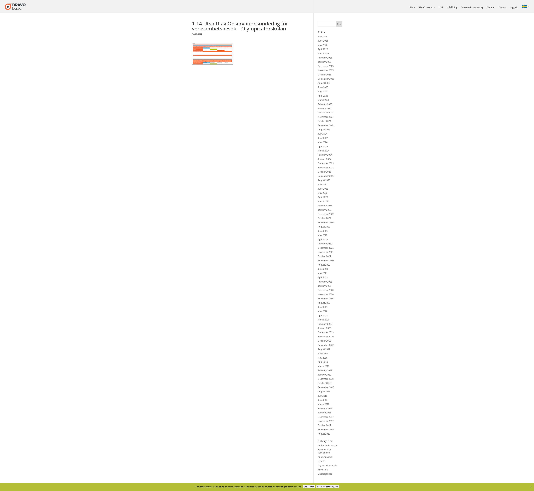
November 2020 (326, 294)
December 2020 (326, 290)
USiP (441, 7)
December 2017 (326, 417)
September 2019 (326, 345)
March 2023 (323, 201)
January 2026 (324, 62)
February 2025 (325, 104)
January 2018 (324, 413)
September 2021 (326, 260)
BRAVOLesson (425, 7)
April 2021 (323, 277)
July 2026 (322, 36)
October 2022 (324, 218)
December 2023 (326, 163)
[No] (530, 487)
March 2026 (323, 53)
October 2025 (324, 75)
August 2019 (324, 349)
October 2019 (324, 341)
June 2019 (323, 353)
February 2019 (325, 370)
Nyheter (491, 7)
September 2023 (326, 176)
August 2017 (324, 434)
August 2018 (324, 391)
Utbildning (452, 7)
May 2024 (322, 142)
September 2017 (326, 429)
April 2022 (323, 239)
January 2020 (324, 328)
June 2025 (323, 87)
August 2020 (324, 303)
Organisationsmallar (328, 465)
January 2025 (324, 108)
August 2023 (324, 180)
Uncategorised (325, 474)
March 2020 (323, 320)
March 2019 (323, 366)
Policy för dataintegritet (327, 487)
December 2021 (326, 248)
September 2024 (326, 125)
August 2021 (324, 265)
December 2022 (326, 214)
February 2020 (325, 324)
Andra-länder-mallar (328, 445)
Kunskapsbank (325, 457)
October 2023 (324, 172)
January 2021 (324, 286)
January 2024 (324, 159)
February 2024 (325, 155)
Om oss (502, 7)
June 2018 (323, 400)
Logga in (514, 7)
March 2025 (323, 100)
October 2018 (324, 383)
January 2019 (324, 375)
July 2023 (322, 184)
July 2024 (322, 134)
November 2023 (326, 167)
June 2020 (323, 307)
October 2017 (324, 425)
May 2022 (322, 235)
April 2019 (323, 362)
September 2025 (326, 79)
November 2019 (326, 336)
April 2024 (323, 146)
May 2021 (322, 273)
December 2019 (326, 332)
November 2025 (326, 70)
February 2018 (325, 408)
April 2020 (323, 315)
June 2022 (323, 231)
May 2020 (322, 311)
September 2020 (326, 298)
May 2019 (322, 358)
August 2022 (324, 227)
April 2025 (323, 96)
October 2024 (324, 121)
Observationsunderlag (472, 7)
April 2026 (323, 49)
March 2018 (323, 404)
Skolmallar (323, 469)
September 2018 (326, 387)
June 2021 (323, 269)
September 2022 (326, 222)
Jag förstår (309, 487)
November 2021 (326, 252)
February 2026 (325, 58)
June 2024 (323, 138)
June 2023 (323, 189)
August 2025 (324, 83)
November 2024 (326, 117)
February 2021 (325, 282)
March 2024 (323, 151)
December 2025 (326, 66)
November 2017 (326, 421)
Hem (412, 7)
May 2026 (322, 45)
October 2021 (324, 256)
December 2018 (326, 379)
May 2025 (322, 91)
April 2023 (323, 197)
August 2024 (324, 129)
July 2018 (322, 396)
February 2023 (325, 205)
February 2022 (325, 244)
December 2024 (326, 112)
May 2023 (322, 193)
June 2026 (323, 41)
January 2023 (324, 210)
